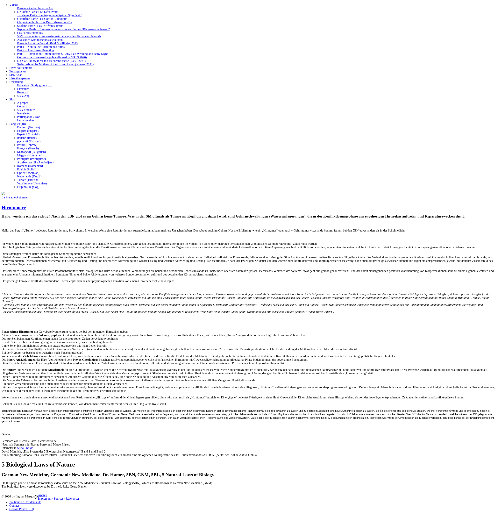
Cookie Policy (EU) (21, 509)
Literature (23, 88)
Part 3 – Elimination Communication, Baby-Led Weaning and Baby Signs (62, 53)
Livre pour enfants (20, 67)
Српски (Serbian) (28, 173)
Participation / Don (28, 116)
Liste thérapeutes (19, 78)
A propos (22, 102)
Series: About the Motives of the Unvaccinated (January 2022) (55, 64)
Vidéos (13, 4)
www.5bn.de (25, 448)
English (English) (28, 130)
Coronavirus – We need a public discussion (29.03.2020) (52, 57)
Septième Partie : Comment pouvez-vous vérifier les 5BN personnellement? (63, 29)
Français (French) (28, 148)
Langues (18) (17, 123)
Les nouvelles (25, 120)
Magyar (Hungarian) (29, 155)
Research (22, 92)
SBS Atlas (15, 74)
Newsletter (23, 113)
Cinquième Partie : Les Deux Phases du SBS (44, 22)
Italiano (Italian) (27, 137)
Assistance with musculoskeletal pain (40, 39)
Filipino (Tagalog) (28, 187)
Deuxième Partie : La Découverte (37, 11)
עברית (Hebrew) (27, 144)
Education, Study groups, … (34, 85)
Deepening (16, 81)
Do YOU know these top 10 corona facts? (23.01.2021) (51, 60)
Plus (12, 99)
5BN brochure (26, 109)
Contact (22, 106)
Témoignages (17, 71)
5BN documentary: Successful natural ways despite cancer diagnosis (59, 36)
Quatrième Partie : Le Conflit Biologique (42, 18)
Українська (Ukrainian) (32, 183)
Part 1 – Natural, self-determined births (41, 46)
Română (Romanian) (30, 166)
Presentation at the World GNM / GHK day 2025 (47, 43)
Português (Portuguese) (31, 159)
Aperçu (42, 495)
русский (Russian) (28, 141)
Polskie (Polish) (26, 169)
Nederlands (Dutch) (29, 176)
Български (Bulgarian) (31, 151)
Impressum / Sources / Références (58, 498)
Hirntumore (14, 207)
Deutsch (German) (28, 127)
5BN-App (23, 95)
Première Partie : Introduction (35, 8)
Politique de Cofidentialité (25, 502)
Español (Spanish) (28, 134)
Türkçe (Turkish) (27, 180)
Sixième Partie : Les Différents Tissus (40, 25)
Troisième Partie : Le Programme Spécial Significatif (49, 15)
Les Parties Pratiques (30, 32)
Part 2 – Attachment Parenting (35, 50)
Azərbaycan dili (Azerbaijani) (35, 162)
